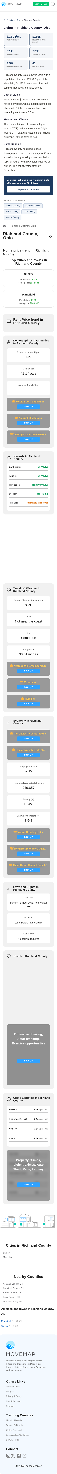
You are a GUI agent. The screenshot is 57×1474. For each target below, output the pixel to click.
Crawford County (33, 206)
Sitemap (10, 1406)
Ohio (19, 20)
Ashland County (13, 206)
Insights (10, 1391)
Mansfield (11, 1321)
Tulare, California (14, 1425)
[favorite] (50, 236)
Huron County (12, 211)
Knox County (29, 211)
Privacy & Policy (14, 1396)
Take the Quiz (13, 1386)
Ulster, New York (14, 1430)
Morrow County (12, 217)
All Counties (9, 20)
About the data (13, 1401)
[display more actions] (53, 4)
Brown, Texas (12, 1440)
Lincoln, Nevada (14, 1420)
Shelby (9, 1326)
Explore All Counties (28, 189)
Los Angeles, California (17, 1435)
